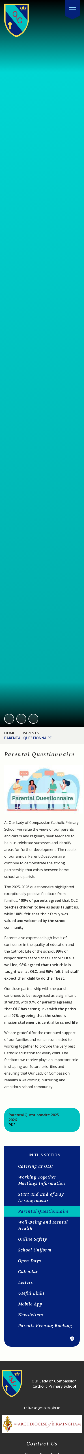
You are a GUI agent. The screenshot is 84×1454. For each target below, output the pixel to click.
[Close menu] (72, 9)
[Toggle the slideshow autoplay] (33, 719)
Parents (31, 732)
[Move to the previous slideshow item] (9, 719)
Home (9, 732)
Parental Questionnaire (28, 737)
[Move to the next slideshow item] (21, 719)
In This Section (44, 1155)
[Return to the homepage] (16, 20)
